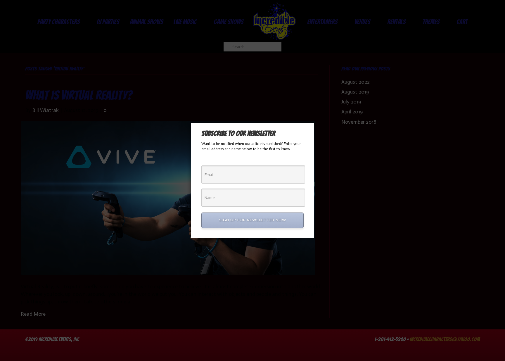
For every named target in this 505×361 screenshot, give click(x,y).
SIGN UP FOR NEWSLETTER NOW (252, 219)
